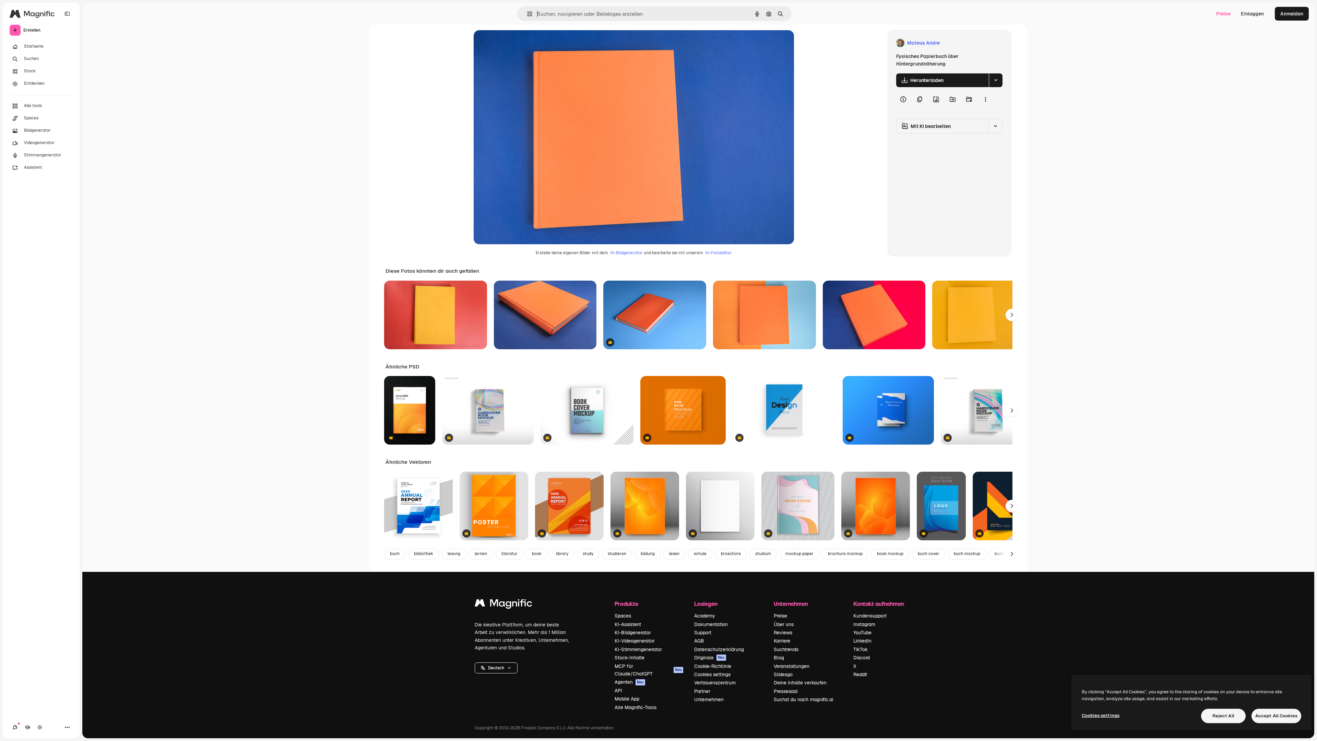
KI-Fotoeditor (718, 253)
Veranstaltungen (791, 666)
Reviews (783, 633)
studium (763, 553)
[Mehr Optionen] (985, 99)
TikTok (860, 649)
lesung (454, 553)
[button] (496, 667)
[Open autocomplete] (527, 13)
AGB (699, 641)
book (537, 553)
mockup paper (799, 553)
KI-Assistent (628, 624)
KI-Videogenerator (635, 641)
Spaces (623, 616)
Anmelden (1291, 14)
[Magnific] (503, 604)
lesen (674, 553)
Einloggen (1252, 14)
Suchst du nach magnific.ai (803, 699)
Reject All (1223, 716)
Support (702, 633)
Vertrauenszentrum (715, 683)
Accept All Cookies (1276, 716)
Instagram (864, 624)
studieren (617, 553)
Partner (702, 691)
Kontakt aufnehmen (878, 603)
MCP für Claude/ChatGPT (648, 670)
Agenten (629, 682)
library (562, 553)
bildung (648, 553)
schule (700, 553)
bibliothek (423, 553)
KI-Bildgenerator (626, 253)
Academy (704, 616)
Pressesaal (786, 691)
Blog (779, 658)
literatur (509, 553)
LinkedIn (862, 641)
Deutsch (496, 668)
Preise (1223, 14)
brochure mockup (845, 553)
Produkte (626, 603)
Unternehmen (709, 699)
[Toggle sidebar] (67, 13)
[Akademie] (27, 727)
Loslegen (705, 603)
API (618, 690)
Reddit (860, 674)
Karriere (782, 641)
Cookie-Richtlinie (712, 666)
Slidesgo (783, 674)
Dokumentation (711, 624)
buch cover (928, 553)
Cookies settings (712, 674)
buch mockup (967, 553)
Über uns (784, 624)
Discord (861, 658)
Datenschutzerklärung (719, 649)
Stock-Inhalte (629, 658)
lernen (481, 553)
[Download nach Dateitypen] (995, 80)
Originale (709, 658)
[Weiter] (1012, 315)
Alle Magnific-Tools (635, 707)
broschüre (731, 553)
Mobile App (627, 699)
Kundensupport (870, 616)
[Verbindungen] (15, 727)
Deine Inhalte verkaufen (800, 683)
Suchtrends (786, 649)
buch (395, 553)
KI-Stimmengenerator (638, 649)
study (588, 553)
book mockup (890, 553)
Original (517, 43)
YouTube (862, 633)
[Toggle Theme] (39, 727)
